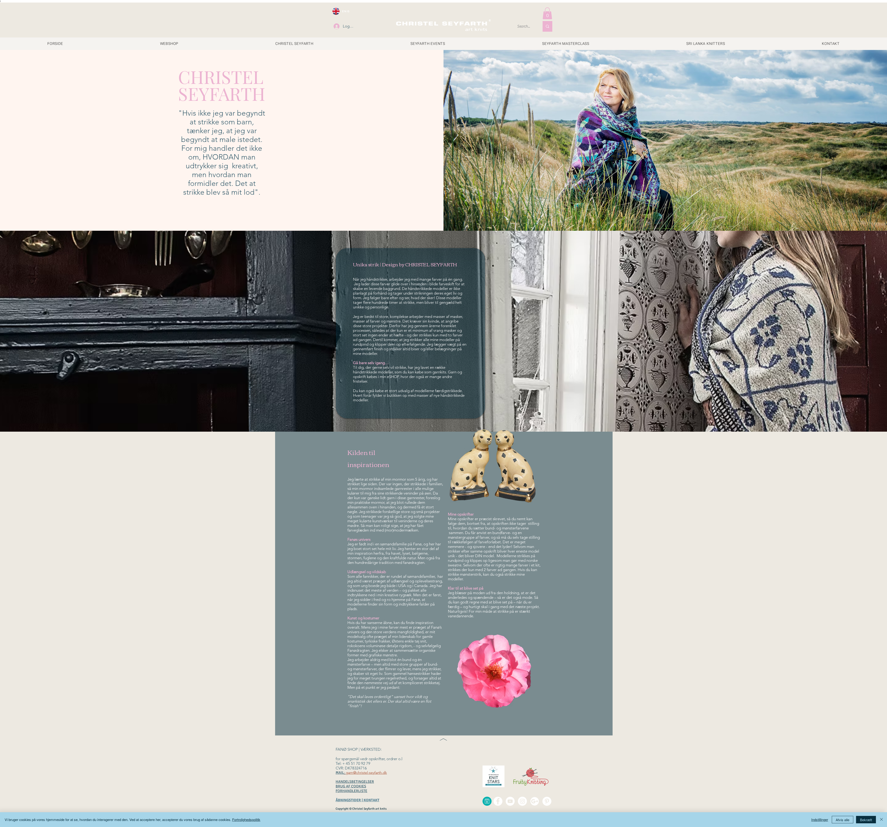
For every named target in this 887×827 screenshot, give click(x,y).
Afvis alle (842, 819)
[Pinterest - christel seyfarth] (546, 801)
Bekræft (866, 819)
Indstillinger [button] (819, 819)
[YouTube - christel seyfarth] (510, 801)
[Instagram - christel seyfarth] (522, 801)
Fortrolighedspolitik (246, 819)
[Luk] (881, 819)
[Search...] (547, 26)
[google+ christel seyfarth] (534, 801)
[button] (547, 13)
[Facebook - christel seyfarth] (497, 801)
